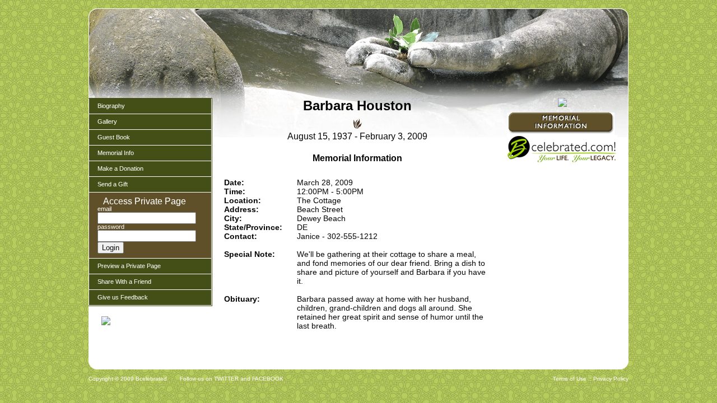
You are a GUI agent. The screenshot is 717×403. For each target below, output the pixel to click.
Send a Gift (112, 184)
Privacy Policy (610, 379)
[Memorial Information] (560, 124)
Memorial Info (115, 152)
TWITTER (226, 379)
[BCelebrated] (562, 161)
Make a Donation (120, 168)
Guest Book (113, 137)
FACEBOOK (267, 379)
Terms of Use (569, 379)
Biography (111, 105)
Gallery (107, 121)
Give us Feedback (122, 297)
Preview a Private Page (129, 266)
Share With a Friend (124, 281)
